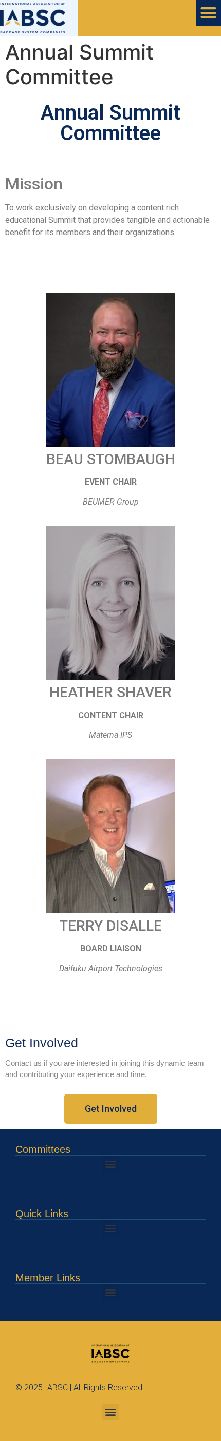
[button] (110, 1164)
